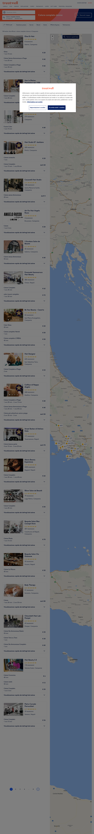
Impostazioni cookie (37, 107)
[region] (48, 97)
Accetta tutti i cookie (57, 107)
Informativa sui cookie (35, 102)
